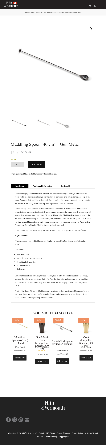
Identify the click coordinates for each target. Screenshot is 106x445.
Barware (38, 12)
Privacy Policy (77, 433)
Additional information (42, 185)
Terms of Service (63, 433)
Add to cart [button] (20, 357)
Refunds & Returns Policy (47, 436)
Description (19, 185)
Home (26, 12)
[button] (90, 28)
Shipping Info (64, 436)
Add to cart (36, 164)
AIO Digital (50, 433)
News (94, 433)
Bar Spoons (47, 12)
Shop (32, 12)
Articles (88, 433)
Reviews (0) (66, 185)
